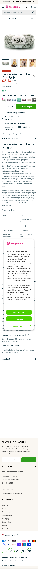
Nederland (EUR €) (11, 535)
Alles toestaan (18, 312)
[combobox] (19, 12)
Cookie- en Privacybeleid (10, 561)
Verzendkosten (16, 84)
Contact (5, 557)
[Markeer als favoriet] (34, 75)
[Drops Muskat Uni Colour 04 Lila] (24, 100)
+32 (34, 100)
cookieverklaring (20, 299)
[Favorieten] (27, 7)
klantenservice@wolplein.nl (12, 493)
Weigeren (19, 319)
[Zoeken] (33, 12)
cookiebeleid (25, 285)
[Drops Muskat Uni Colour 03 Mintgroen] (19, 100)
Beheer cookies (27, 561)
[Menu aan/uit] (3, 7)
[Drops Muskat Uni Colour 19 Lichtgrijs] (4, 100)
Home (4, 19)
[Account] (31, 7)
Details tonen (18, 326)
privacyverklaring (12, 285)
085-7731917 (8, 489)
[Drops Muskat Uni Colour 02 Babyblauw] (14, 100)
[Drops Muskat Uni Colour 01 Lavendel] (9, 100)
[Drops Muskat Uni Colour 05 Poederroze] (29, 100)
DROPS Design (14, 19)
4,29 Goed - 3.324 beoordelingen (22, 2)
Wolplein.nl (11, 565)
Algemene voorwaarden (18, 557)
